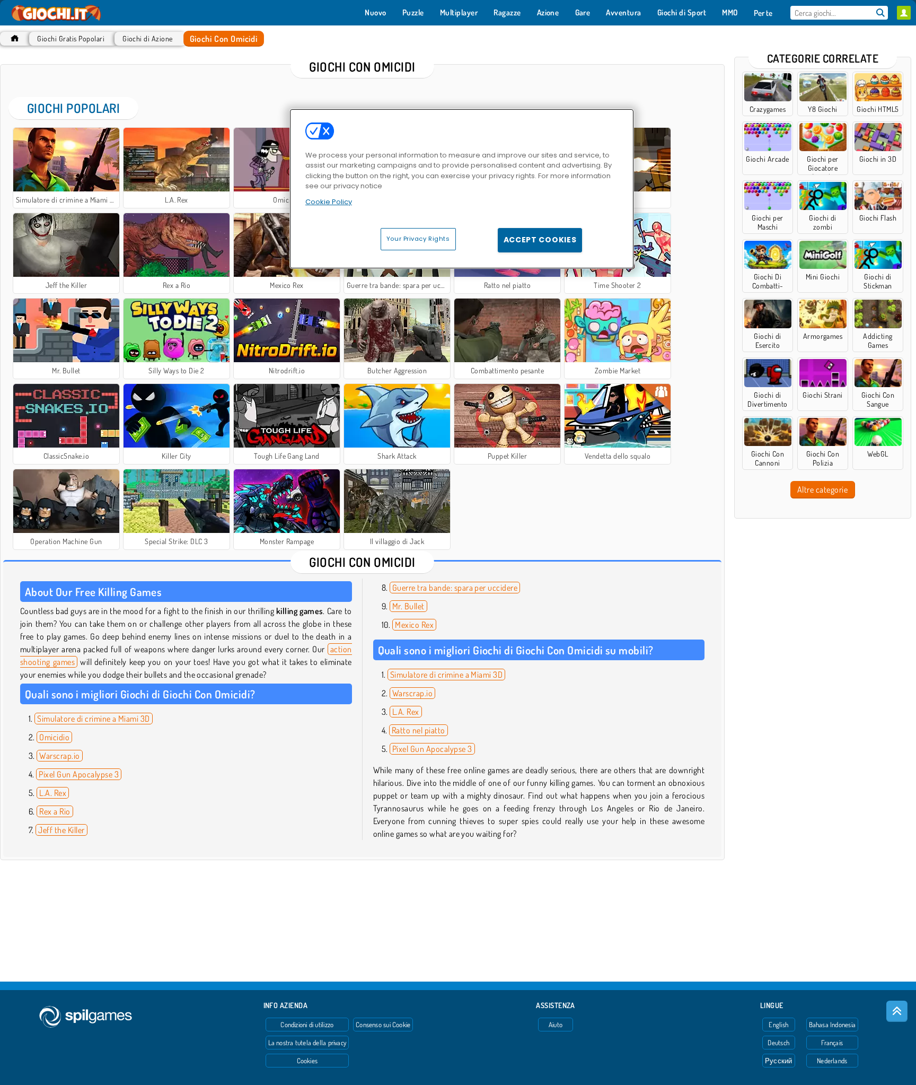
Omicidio (54, 737)
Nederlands (832, 1060)
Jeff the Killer (61, 830)
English (778, 1024)
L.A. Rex (52, 793)
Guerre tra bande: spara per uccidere (454, 587)
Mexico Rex (414, 624)
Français (832, 1042)
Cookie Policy (328, 202)
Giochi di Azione (147, 38)
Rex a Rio (54, 811)
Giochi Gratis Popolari (70, 38)
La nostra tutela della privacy (307, 1042)
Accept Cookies (540, 239)
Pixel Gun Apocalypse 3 (79, 774)
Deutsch (778, 1042)
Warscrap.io (59, 755)
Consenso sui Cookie (383, 1024)
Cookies (307, 1060)
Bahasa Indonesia (832, 1024)
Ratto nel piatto (418, 730)
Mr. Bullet (408, 606)
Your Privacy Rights (418, 238)
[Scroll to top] (897, 1011)
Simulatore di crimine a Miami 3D (93, 718)
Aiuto (555, 1024)
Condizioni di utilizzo (306, 1024)
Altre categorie (822, 489)
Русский (778, 1060)
